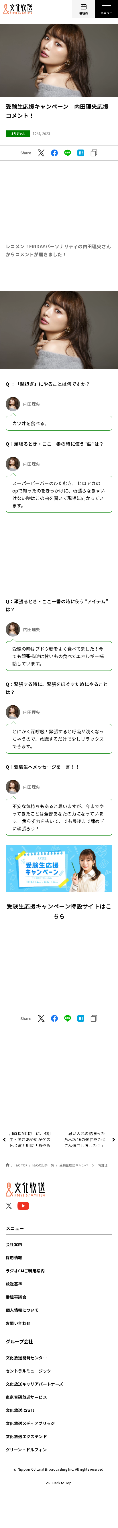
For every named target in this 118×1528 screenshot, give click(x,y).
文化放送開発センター (26, 1358)
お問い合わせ (18, 1323)
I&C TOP (21, 1165)
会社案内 (14, 1244)
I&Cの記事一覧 (43, 1165)
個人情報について (22, 1310)
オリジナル (18, 133)
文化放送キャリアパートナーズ (34, 1384)
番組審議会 (16, 1297)
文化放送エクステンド (26, 1436)
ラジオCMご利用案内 (25, 1270)
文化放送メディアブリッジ (30, 1423)
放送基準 (14, 1284)
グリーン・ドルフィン (26, 1449)
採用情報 (14, 1257)
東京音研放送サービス (26, 1397)
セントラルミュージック (28, 1371)
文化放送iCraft (20, 1410)
